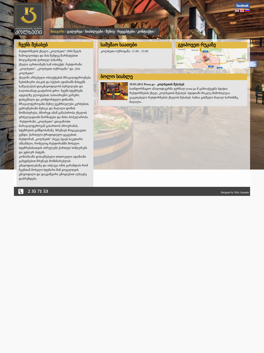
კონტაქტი (145, 31)
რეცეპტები (126, 31)
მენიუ (110, 31)
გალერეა (74, 31)
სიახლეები (94, 31)
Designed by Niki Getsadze (235, 192)
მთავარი (57, 31)
